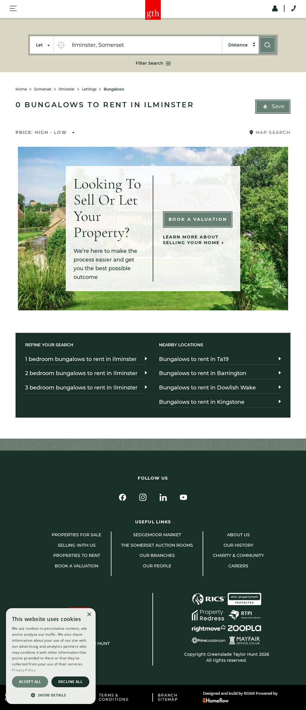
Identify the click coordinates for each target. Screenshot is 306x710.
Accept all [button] (30, 681)
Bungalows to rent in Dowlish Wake (207, 387)
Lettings (89, 89)
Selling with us (77, 545)
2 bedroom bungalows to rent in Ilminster (81, 373)
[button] (272, 106)
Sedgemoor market (157, 534)
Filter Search (149, 63)
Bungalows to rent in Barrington (202, 373)
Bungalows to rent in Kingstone (201, 402)
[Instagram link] (142, 497)
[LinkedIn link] (163, 497)
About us (238, 534)
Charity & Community (238, 555)
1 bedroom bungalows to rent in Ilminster (81, 359)
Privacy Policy (24, 670)
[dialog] (51, 656)
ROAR (249, 693)
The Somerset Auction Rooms (157, 545)
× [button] (89, 614)
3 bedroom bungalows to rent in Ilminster (81, 387)
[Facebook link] (122, 497)
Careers (238, 566)
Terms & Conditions (113, 697)
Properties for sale (76, 534)
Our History (238, 545)
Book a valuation (76, 566)
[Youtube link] (183, 497)
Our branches (157, 555)
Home (21, 89)
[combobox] (145, 45)
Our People (157, 566)
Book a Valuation (198, 219)
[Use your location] (61, 45)
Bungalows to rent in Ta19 (194, 359)
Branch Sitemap (168, 697)
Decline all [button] (70, 681)
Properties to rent (76, 555)
